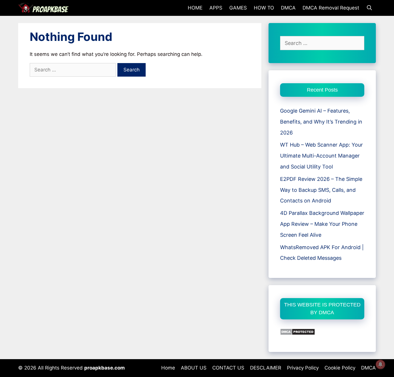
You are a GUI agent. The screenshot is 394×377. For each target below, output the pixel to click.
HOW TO (264, 8)
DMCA (288, 8)
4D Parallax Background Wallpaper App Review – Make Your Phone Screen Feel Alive (322, 224)
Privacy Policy (303, 368)
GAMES (238, 8)
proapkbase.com (104, 368)
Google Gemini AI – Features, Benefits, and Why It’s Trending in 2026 (321, 122)
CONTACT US (228, 368)
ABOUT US (194, 368)
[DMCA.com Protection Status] (297, 333)
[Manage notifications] (380, 364)
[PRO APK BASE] (45, 8)
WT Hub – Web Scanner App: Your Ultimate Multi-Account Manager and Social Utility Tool (321, 156)
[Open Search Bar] (369, 8)
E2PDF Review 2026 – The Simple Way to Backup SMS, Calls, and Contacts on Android (321, 190)
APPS (215, 8)
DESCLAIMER (265, 368)
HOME (195, 8)
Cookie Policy (339, 368)
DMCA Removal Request (331, 8)
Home (168, 368)
